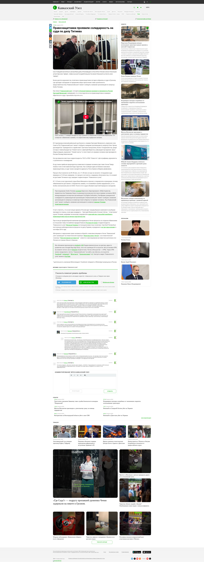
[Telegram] (50, 28)
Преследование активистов (69, 238)
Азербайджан (73, 11)
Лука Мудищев (67, 311)
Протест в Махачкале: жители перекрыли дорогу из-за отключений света (134, 476)
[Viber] (50, 33)
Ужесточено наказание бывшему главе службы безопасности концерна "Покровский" (76, 402)
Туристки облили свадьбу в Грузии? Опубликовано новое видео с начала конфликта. (134, 505)
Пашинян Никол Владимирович (131, 284)
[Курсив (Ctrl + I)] (74, 375)
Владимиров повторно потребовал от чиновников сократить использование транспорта (133, 102)
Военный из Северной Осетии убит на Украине (118, 408)
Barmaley (70, 331)
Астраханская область (88, 11)
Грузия (108, 11)
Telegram (74, 250)
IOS (82, 245)
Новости (55, 1)
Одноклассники (85, 254)
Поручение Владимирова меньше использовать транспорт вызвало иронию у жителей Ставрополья (134, 45)
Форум (98, 1)
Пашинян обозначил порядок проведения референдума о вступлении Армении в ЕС (87, 443)
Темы (62, 1)
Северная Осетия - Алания (114, 14)
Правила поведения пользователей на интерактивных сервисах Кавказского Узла (86, 558)
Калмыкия (137, 11)
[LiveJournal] (50, 41)
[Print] (50, 47)
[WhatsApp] (50, 30)
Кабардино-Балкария (129, 11)
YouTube (67, 256)
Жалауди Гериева (72, 225)
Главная (55, 21)
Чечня (138, 14)
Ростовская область (102, 14)
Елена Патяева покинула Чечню (131, 76)
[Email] (50, 44)
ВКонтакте (74, 254)
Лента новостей (62, 21)
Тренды (69, 1)
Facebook (58, 254)
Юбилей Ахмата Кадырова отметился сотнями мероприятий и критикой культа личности (133, 163)
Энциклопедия (88, 1)
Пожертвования (125, 552)
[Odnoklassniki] (50, 38)
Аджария (61, 11)
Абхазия (55, 11)
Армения (79, 11)
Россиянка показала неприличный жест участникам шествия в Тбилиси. (132, 538)
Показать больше (102, 542)
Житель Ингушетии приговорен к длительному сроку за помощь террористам (134, 133)
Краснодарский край (69, 14)
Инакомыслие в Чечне (91, 235)
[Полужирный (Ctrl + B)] (71, 375)
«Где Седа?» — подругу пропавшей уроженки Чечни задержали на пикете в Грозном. (80, 502)
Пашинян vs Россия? (102, 18)
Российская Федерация (91, 14)
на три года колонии (108, 227)
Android (77, 245)
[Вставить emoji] (84, 375)
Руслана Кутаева (91, 223)
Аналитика (77, 1)
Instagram (65, 254)
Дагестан (114, 11)
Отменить (110, 391)
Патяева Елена (125, 240)
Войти (147, 7)
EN (150, 1)
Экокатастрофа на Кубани (144, 18)
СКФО (123, 14)
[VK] (50, 25)
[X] (50, 36)
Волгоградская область (100, 11)
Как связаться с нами (113, 552)
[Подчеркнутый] (77, 375)
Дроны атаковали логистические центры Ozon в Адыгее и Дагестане (114, 442)
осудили (78, 191)
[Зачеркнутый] (80, 375)
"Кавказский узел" (66, 91)
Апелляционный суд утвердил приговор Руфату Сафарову (62, 442)
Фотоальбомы (120, 1)
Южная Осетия (145, 14)
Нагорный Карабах (79, 14)
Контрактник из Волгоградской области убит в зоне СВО (72, 415)
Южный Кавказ (57, 16)
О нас (105, 552)
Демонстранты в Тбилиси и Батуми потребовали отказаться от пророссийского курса (139, 443)
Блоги (104, 1)
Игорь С (66, 300)
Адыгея (66, 11)
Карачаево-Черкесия (58, 14)
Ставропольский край (130, 14)
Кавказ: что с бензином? (61, 18)
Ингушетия (120, 11)
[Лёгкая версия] (144, 2)
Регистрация (75, 391)
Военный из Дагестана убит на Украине (115, 415)
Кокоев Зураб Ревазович (128, 262)
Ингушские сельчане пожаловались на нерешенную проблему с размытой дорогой (134, 199)
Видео (111, 1)
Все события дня (146, 418)
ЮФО (63, 16)
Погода (129, 1)
